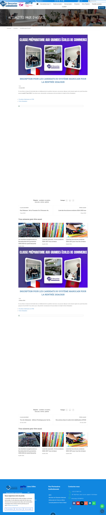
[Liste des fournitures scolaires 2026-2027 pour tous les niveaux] (77, 230)
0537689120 (40, 1)
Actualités (15, 28)
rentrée (42, 202)
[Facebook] (73, 200)
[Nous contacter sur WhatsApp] (102, 506)
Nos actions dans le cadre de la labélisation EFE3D (71, 420)
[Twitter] (67, 200)
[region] (19, 502)
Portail (102, 7)
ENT (81, 1)
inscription (47, 200)
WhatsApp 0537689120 (77, 498)
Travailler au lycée (96, 4)
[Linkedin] (90, 503)
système (47, 202)
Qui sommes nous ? (45, 4)
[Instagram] (86, 503)
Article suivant (82, 207)
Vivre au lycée (67, 4)
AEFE (50, 495)
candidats (41, 200)
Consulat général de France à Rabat (57, 502)
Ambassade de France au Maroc (57, 500)
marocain (37, 202)
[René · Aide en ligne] (102, 511)
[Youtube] (78, 503)
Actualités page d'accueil (25, 28)
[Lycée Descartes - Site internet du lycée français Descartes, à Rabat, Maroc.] (16, 4)
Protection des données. (12, 505)
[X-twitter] (82, 503)
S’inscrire (76, 4)
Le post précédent (24, 207)
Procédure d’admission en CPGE (26, 99)
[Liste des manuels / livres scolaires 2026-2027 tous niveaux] (53, 230)
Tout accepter (28, 509)
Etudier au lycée (57, 4)
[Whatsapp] (94, 503)
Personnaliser (9, 509)
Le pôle (64, 6)
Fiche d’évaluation (23, 101)
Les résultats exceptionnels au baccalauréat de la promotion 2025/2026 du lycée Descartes (27, 241)
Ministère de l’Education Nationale (57, 497)
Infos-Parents (85, 4)
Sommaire (9, 28)
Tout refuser (19, 509)
